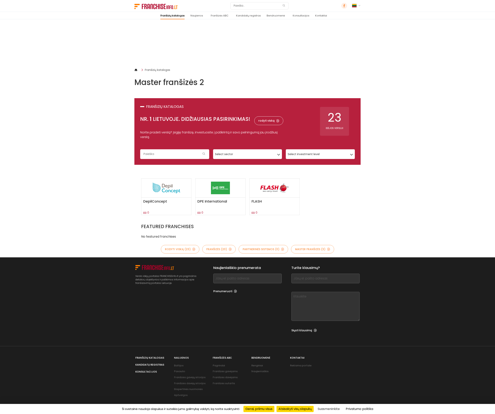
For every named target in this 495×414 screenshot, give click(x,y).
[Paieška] (283, 6)
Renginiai (257, 365)
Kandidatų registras (248, 15)
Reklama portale (301, 365)
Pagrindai (219, 365)
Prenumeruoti (222, 291)
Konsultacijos (301, 15)
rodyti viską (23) (178, 249)
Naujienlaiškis (260, 371)
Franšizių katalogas (172, 15)
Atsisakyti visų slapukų (295, 409)
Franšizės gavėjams (225, 371)
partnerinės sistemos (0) (261, 249)
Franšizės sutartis (224, 383)
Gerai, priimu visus (258, 409)
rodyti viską (266, 121)
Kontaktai (321, 15)
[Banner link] (247, 43)
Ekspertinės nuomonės (188, 389)
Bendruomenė (276, 15)
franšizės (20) (216, 249)
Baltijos (178, 365)
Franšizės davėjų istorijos (190, 383)
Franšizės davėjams (225, 377)
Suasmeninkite (329, 409)
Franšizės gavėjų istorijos (190, 377)
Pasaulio (179, 371)
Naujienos (196, 15)
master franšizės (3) (310, 249)
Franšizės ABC (219, 15)
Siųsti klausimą (301, 330)
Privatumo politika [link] (359, 409)
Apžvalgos (181, 395)
